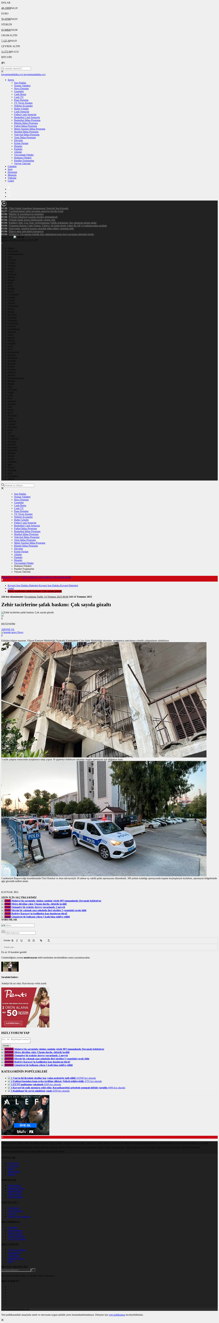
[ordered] (29, 940)
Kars (10, 349)
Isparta (11, 337)
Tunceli (11, 424)
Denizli (11, 303)
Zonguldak (13, 438)
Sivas (10, 412)
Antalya (12, 265)
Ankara (11, 262)
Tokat (10, 418)
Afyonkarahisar (15, 254)
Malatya (12, 372)
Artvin (11, 268)
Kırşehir (12, 360)
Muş (10, 386)
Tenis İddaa (13, 1255)
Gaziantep (13, 323)
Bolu (10, 285)
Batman (12, 453)
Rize (10, 398)
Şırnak (11, 456)
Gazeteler (19, 91)
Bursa (11, 291)
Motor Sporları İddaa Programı (29, 128)
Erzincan (12, 314)
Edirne (11, 309)
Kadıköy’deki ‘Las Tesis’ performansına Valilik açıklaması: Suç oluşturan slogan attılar (53, 222)
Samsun (12, 404)
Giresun (12, 326)
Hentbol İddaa (15, 1191)
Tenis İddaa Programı (25, 137)
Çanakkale (13, 294)
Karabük (12, 470)
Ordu (10, 395)
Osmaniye (13, 476)
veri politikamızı (117, 1314)
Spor (10, 169)
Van (10, 432)
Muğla (11, 383)
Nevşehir (12, 389)
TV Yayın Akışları (23, 103)
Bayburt (12, 444)
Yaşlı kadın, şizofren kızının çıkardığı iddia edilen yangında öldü (41, 228)
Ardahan (12, 461)
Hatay (11, 334)
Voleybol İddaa (15, 1197)
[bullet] (33, 940)
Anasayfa (6, 577)
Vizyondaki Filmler (24, 154)
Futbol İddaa (14, 1185)
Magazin (12, 175)
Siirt (10, 407)
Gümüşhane (14, 329)
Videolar (12, 178)
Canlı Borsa (20, 94)
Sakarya (12, 401)
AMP (10, 1261)
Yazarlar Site (14, 1252)
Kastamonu (13, 352)
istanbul (12, 343)
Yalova (11, 467)
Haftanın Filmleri (22, 157)
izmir (10, 346)
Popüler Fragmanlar (24, 160)
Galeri (11, 180)
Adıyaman (13, 251)
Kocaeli (12, 363)
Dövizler (18, 140)
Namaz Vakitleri (22, 85)
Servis (11, 79)
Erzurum (12, 317)
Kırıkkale (12, 450)
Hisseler (18, 146)
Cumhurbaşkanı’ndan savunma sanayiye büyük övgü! (36, 211)
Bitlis (10, 283)
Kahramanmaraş (16, 378)
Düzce (11, 479)
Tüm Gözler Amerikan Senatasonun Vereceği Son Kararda (38, 208)
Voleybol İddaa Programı (26, 134)
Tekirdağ (12, 415)
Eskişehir (12, 320)
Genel (16, 577)
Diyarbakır (13, 306)
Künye (11, 1168)
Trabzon (12, 421)
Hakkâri (12, 332)
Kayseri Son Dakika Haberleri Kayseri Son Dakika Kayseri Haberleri (43, 585)
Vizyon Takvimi (22, 163)
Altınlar (18, 152)
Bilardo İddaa (14, 1194)
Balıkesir (12, 274)
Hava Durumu (21, 88)
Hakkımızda (14, 1171)
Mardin (11, 381)
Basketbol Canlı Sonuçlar (27, 117)
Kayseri (12, 355)
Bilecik (11, 277)
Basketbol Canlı (16, 1258)
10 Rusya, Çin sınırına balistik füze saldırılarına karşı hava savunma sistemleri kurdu (51, 234)
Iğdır (10, 464)
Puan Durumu (21, 100)
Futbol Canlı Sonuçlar (25, 114)
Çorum (11, 300)
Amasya (12, 260)
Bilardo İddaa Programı (26, 123)
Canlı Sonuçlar (21, 111)
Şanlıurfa (12, 427)
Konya (11, 366)
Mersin (11, 340)
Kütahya (12, 369)
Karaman (12, 447)
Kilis (10, 473)
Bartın (11, 458)
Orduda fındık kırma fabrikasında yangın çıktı (32, 219)
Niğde (11, 392)
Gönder (5, 940)
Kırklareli (12, 358)
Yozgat (11, 435)
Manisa (11, 375)
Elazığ (11, 311)
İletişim (11, 1174)
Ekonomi (12, 172)
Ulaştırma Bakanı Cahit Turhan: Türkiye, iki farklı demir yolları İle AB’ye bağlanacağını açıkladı (58, 225)
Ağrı (10, 257)
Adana (11, 248)
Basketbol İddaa (16, 1188)
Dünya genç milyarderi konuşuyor (26, 231)
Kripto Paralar (21, 143)
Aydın (11, 271)
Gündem (12, 166)
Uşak (10, 430)
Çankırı (11, 297)
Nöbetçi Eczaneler (23, 105)
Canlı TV (19, 97)
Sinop (11, 409)
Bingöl (11, 280)
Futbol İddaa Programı (25, 126)
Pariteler (18, 149)
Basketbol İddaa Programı (27, 120)
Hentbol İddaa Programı (26, 131)
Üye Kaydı (13, 1166)
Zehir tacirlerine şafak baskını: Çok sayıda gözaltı (46, 577)
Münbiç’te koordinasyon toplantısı (26, 214)
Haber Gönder (21, 108)
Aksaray (12, 441)
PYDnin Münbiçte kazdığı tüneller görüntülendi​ (33, 217)
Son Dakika (20, 82)
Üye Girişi (13, 1163)
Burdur (11, 288)
